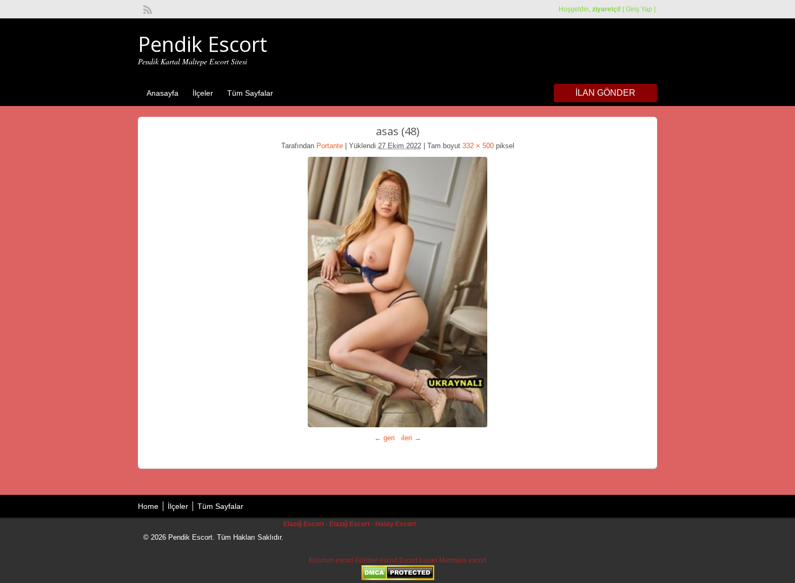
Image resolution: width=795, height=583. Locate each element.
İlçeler (203, 93)
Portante (329, 146)
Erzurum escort (331, 560)
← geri (384, 438)
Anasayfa (162, 93)
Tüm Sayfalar (250, 93)
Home (148, 506)
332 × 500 (478, 146)
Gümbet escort (376, 560)
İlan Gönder (605, 92)
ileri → (411, 438)
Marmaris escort (462, 560)
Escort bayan (418, 560)
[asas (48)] (397, 292)
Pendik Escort (202, 44)
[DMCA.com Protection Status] (397, 578)
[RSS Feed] (146, 8)
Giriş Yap (639, 9)
